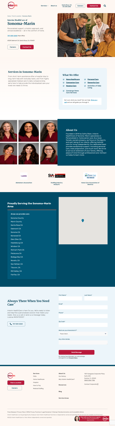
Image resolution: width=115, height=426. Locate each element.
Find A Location (16, 16)
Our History (62, 376)
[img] (12, 5)
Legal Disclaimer (46, 412)
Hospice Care (71, 86)
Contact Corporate (90, 384)
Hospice (35, 382)
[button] (83, 220)
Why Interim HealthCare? (67, 379)
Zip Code (61, 321)
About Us (62, 373)
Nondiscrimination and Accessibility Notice (71, 412)
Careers (13, 47)
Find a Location (15, 383)
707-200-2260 (12, 36)
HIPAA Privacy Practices (34, 412)
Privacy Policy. (73, 358)
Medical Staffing (38, 388)
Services (36, 373)
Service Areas (64, 398)
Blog (60, 391)
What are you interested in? (67, 330)
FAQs (34, 376)
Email (60, 304)
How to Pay (37, 385)
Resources (62, 385)
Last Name (87, 295)
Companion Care (72, 83)
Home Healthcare (73, 79)
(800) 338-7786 (89, 380)
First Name (62, 295)
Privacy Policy (21, 412)
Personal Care (93, 79)
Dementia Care (93, 83)
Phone (61, 313)
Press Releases (11, 412)
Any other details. (64, 339)
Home (9, 16)
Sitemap (54, 412)
